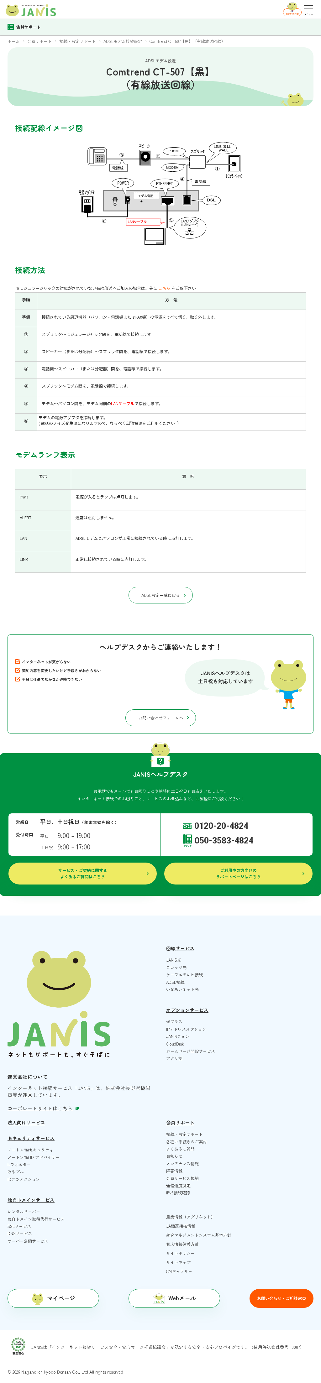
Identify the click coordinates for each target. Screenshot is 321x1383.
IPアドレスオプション (186, 1029)
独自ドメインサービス (31, 1200)
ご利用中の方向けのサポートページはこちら (238, 873)
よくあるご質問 (180, 1149)
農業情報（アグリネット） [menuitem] (190, 1217)
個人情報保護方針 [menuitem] (182, 1244)
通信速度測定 (178, 1185)
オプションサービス (187, 1010)
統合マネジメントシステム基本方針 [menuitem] (198, 1235)
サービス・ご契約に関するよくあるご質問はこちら (82, 873)
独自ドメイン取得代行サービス (36, 1219)
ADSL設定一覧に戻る (160, 595)
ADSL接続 (175, 982)
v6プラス (174, 1022)
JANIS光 (173, 960)
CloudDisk (175, 1044)
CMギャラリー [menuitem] (179, 1271)
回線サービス (180, 948)
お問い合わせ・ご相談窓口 (281, 1298)
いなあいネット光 (182, 989)
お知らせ (174, 1156)
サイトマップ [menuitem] (178, 1262)
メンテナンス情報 (182, 1163)
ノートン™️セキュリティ (30, 1150)
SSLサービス (19, 1226)
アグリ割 (174, 1058)
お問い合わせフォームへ (160, 718)
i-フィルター (19, 1164)
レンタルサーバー (24, 1211)
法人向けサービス (26, 1122)
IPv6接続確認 (178, 1193)
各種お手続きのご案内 (186, 1142)
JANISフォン (177, 1036)
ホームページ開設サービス (190, 1051)
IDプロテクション (24, 1179)
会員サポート (180, 1122)
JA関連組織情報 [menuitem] (180, 1226)
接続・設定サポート (184, 1134)
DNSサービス (20, 1233)
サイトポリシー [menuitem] (180, 1253)
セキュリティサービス (31, 1138)
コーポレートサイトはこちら (40, 1108)
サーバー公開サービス (28, 1241)
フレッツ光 (176, 967)
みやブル (16, 1172)
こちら (164, 288)
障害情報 (174, 1171)
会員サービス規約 (182, 1178)
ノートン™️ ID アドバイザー (34, 1157)
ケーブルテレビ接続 (184, 975)
